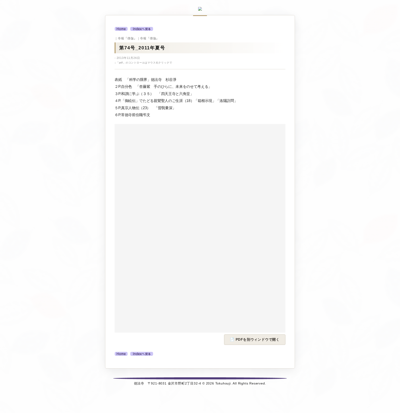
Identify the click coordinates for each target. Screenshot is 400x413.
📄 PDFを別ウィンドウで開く (255, 339)
